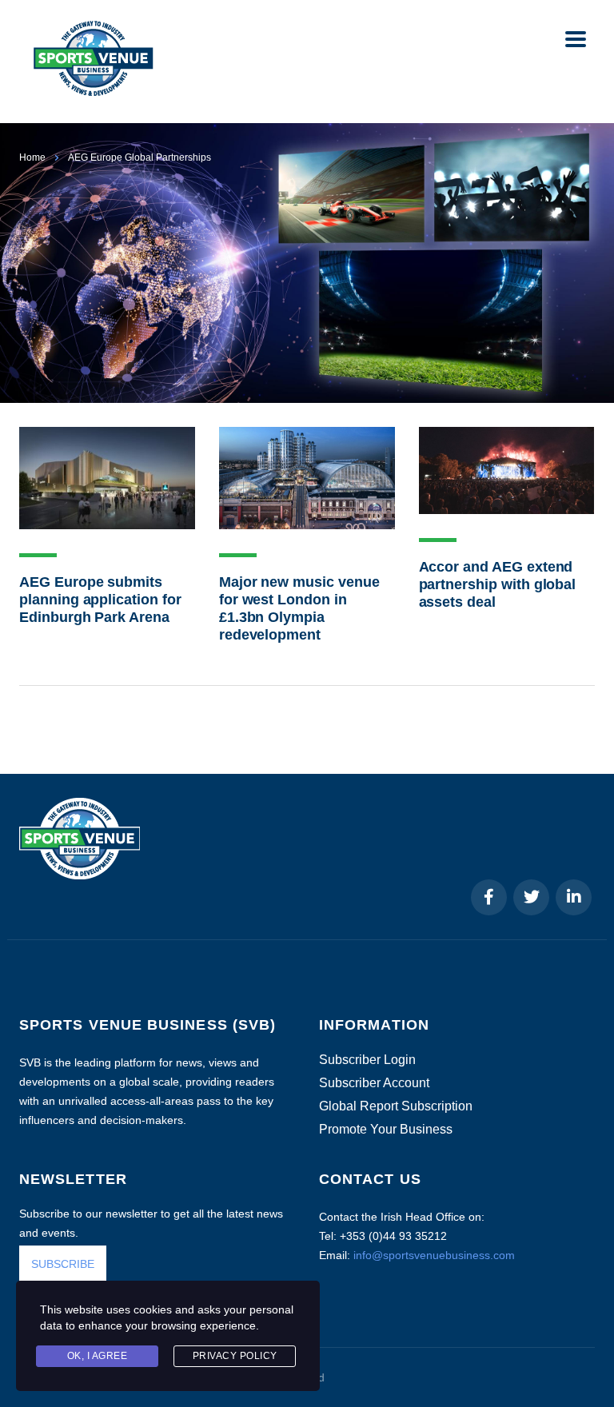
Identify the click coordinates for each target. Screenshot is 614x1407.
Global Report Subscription (395, 1106)
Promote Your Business (386, 1129)
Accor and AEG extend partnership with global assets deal (497, 584)
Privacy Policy (235, 1355)
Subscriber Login (367, 1060)
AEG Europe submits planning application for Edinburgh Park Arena (100, 599)
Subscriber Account (374, 1083)
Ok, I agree (97, 1355)
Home (32, 157)
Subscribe (428, 1365)
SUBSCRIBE (62, 1264)
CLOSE (581, 1175)
